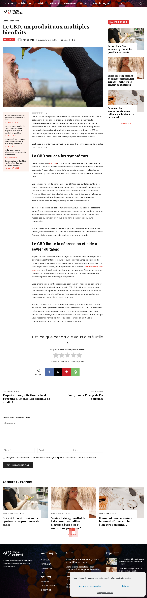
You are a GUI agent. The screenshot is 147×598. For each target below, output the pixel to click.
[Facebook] (49, 372)
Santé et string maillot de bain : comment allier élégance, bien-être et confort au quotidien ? (15, 129)
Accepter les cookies (90, 586)
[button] (140, 3)
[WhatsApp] (75, 372)
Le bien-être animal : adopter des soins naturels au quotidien (15, 152)
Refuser (126, 586)
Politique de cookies (105, 593)
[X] (58, 372)
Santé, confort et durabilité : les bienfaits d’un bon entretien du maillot (15, 163)
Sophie (30, 40)
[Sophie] (20, 40)
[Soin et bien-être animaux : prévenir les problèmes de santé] (126, 39)
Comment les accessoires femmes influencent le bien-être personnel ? (15, 141)
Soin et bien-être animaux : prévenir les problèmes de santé (15, 118)
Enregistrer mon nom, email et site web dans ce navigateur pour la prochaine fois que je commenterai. (51, 457)
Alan (5, 513)
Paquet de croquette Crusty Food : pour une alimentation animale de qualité (26, 398)
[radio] (56, 355)
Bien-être (14, 20)
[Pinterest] (66, 372)
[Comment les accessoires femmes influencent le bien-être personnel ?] (126, 101)
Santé (5, 20)
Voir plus (125, 124)
